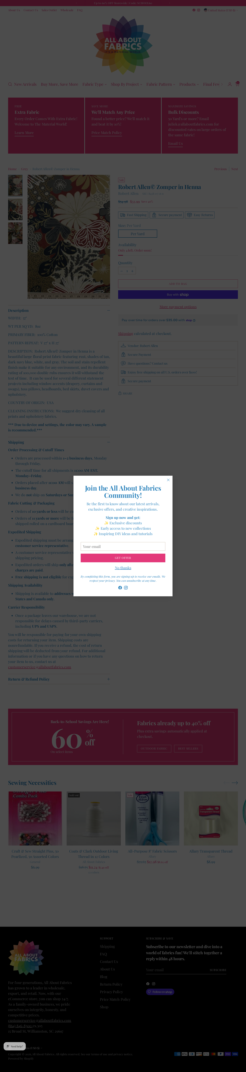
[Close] (168, 480)
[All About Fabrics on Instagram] (126, 588)
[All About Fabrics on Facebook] (120, 588)
